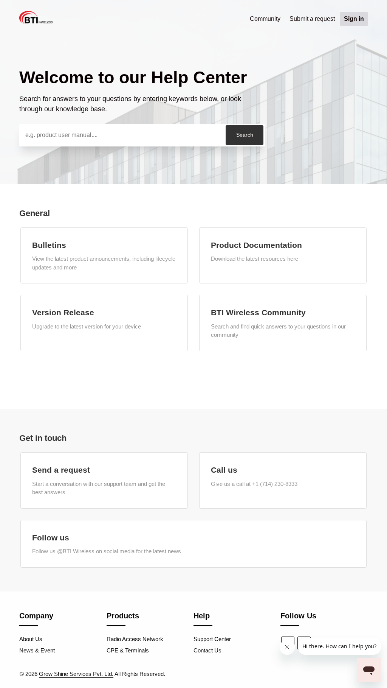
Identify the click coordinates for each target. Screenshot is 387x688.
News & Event (37, 650)
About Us (30, 639)
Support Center (212, 639)
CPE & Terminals (128, 650)
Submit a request (312, 19)
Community (265, 19)
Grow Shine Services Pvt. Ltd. (76, 674)
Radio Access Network (135, 639)
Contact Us (207, 650)
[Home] (36, 22)
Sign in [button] (354, 19)
